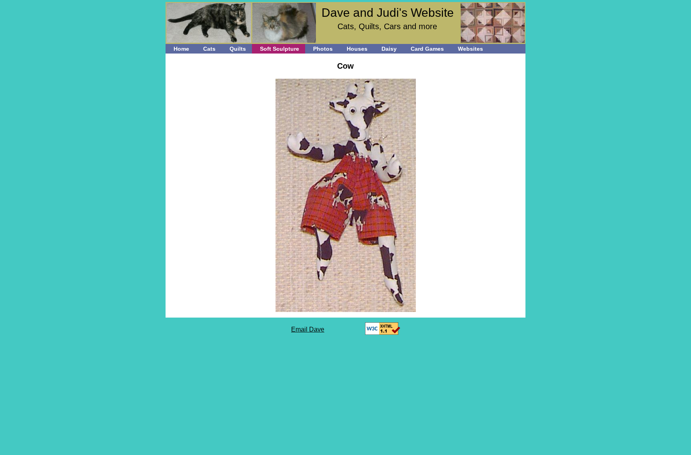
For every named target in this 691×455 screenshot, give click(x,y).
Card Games (427, 49)
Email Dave (307, 329)
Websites (470, 49)
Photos (323, 49)
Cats (209, 49)
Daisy (389, 49)
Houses (357, 49)
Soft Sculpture (279, 49)
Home (181, 49)
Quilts (238, 49)
